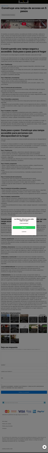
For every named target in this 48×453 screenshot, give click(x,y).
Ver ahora (24, 227)
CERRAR (24, 231)
